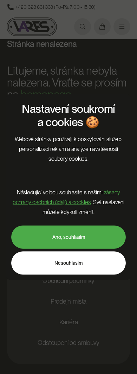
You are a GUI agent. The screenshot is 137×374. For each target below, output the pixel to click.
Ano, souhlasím (68, 237)
